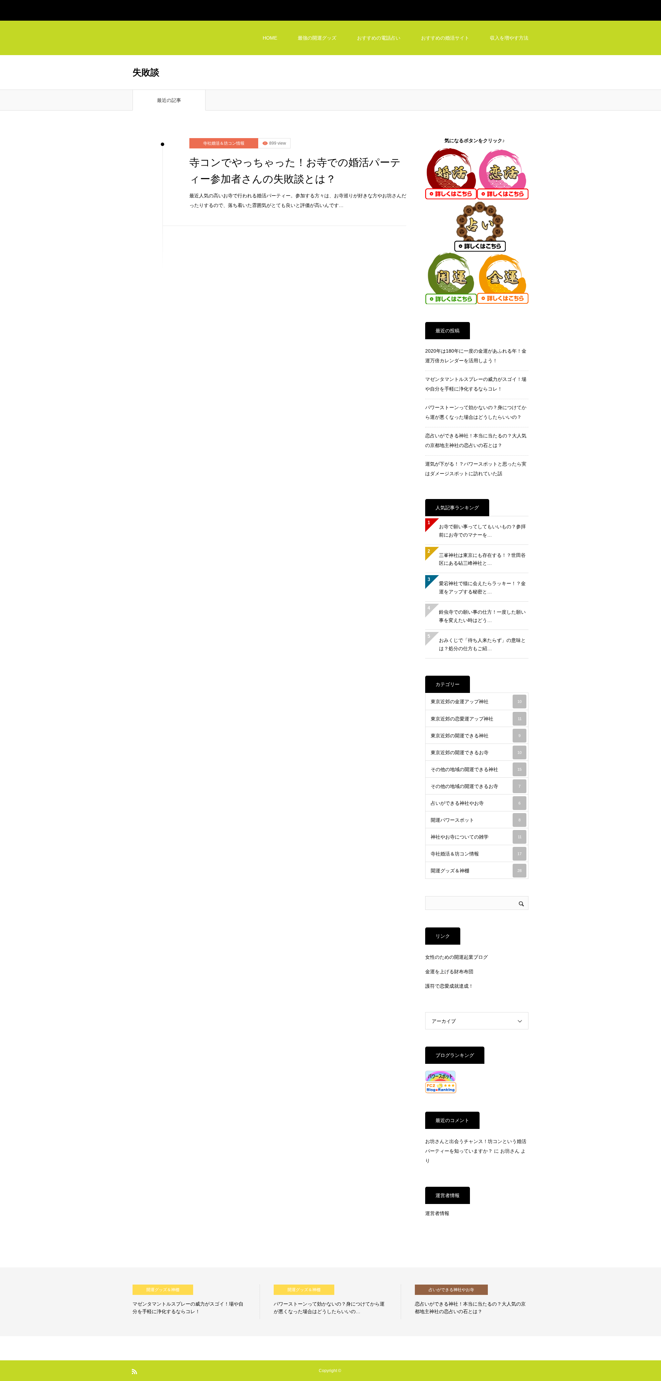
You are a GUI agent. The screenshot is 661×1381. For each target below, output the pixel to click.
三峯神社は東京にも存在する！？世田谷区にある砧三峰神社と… (482, 559)
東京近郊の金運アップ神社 (476, 701)
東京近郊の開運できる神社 (476, 735)
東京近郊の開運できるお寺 (476, 752)
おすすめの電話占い (378, 38)
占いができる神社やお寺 (476, 803)
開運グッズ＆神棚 (476, 870)
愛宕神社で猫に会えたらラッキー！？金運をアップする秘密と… (482, 587)
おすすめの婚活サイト (445, 38)
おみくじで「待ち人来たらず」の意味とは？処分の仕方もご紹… (482, 644)
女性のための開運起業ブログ (456, 957)
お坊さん (510, 1151)
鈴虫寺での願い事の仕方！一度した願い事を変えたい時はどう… (482, 616)
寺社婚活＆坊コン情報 (223, 143)
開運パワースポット (476, 820)
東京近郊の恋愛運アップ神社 (476, 718)
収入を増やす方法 (509, 38)
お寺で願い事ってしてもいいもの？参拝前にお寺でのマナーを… (482, 531)
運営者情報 (437, 1213)
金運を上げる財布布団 (449, 971)
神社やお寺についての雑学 (476, 837)
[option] (196, 1302)
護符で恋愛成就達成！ (449, 986)
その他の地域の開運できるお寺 (476, 786)
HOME (270, 38)
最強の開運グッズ (317, 38)
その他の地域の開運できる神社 (476, 769)
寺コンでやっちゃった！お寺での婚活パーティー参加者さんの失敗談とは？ (295, 171)
